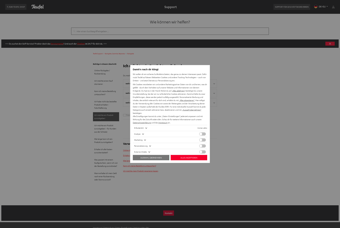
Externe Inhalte (140, 152)
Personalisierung (141, 146)
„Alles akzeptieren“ (186, 100)
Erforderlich (139, 128)
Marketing (138, 140)
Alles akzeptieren (188, 158)
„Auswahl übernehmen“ (191, 110)
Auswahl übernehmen (151, 158)
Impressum (162, 123)
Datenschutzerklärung (142, 123)
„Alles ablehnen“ (178, 91)
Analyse (137, 134)
